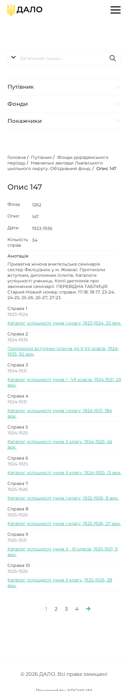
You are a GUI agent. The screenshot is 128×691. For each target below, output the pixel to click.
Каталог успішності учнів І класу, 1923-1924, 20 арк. (64, 323)
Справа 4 (17, 396)
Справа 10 (18, 565)
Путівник (20, 86)
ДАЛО (47, 674)
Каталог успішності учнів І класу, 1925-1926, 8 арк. (63, 498)
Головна (16, 157)
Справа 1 (17, 308)
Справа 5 (17, 427)
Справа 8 (17, 509)
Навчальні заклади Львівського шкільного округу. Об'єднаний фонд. (55, 165)
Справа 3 (17, 365)
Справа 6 (17, 458)
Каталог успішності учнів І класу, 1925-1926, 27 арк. (64, 523)
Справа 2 (17, 334)
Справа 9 (17, 534)
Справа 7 (17, 483)
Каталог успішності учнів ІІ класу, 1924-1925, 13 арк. (64, 472)
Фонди (17, 104)
